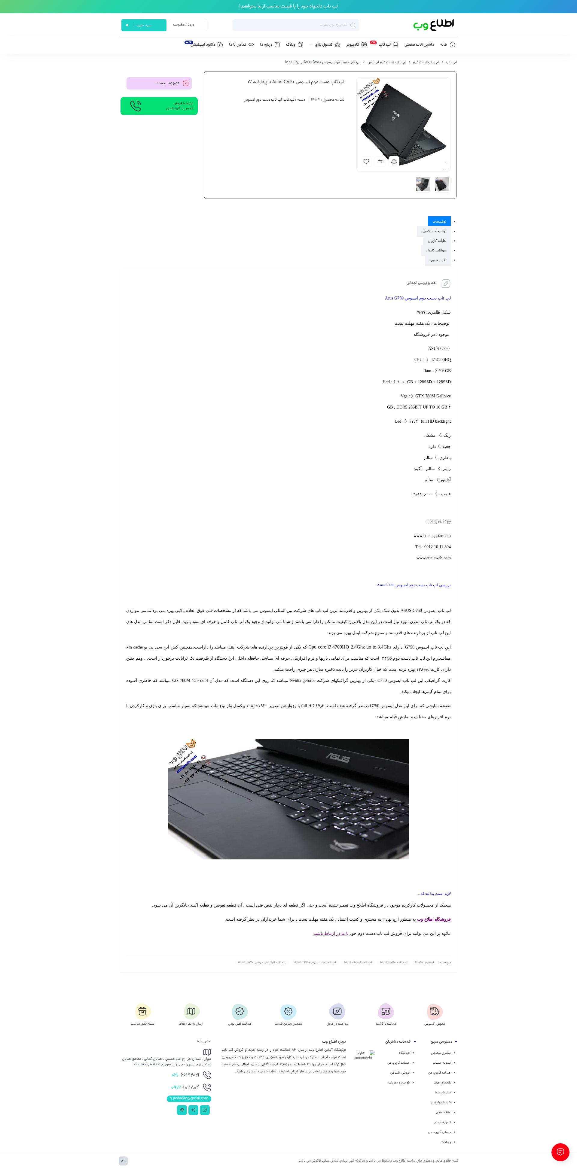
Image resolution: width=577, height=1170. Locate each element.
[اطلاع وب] (434, 25)
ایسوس (430, 610)
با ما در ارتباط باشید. (331, 933)
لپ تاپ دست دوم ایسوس (387, 62)
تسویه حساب (442, 1063)
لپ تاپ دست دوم (426, 62)
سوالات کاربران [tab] (436, 251)
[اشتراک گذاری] (394, 161)
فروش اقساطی (400, 1073)
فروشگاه (404, 1053)
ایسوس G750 (424, 962)
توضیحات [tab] (439, 222)
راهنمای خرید (442, 1082)
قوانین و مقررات (399, 1082)
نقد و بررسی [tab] (438, 260)
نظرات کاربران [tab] (437, 241)
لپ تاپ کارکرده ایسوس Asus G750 (262, 962)
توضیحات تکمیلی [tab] (434, 231)
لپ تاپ (451, 62)
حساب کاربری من (439, 1073)
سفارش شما (443, 1092)
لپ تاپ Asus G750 (393, 962)
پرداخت (446, 1142)
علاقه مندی (443, 1112)
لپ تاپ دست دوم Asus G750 (315, 962)
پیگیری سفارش (441, 1053)
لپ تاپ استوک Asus (358, 962)
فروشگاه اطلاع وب (434, 919)
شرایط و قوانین (441, 1102)
